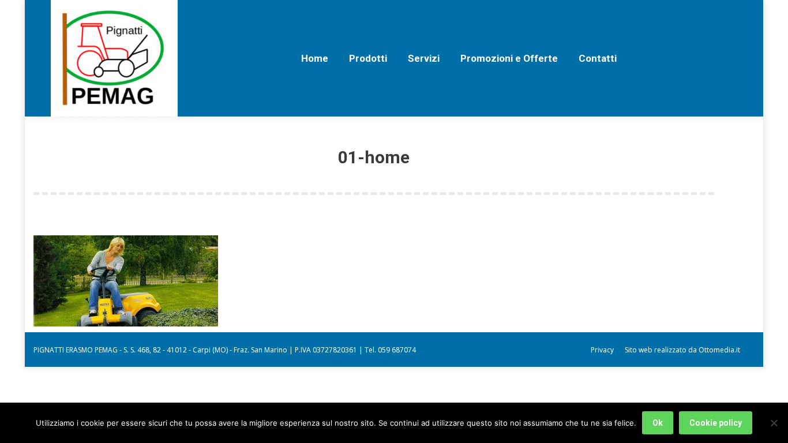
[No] (773, 423)
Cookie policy (715, 422)
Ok (657, 422)
